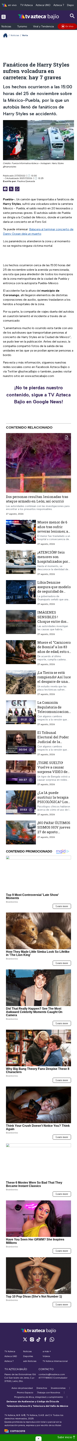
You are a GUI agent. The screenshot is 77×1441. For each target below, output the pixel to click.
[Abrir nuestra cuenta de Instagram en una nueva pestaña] (32, 1339)
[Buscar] (72, 16)
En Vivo (69, 26)
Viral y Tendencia (43, 26)
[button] (38, 1438)
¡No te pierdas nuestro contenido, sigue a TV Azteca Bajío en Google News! (38, 394)
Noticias (6, 26)
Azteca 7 (58, 5)
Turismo (22, 26)
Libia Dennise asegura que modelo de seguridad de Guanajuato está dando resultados (54, 591)
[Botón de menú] (3, 16)
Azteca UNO (43, 5)
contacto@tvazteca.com (51, 1374)
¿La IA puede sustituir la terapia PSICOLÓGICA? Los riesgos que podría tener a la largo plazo (52, 803)
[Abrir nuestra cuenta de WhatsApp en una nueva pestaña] (52, 1339)
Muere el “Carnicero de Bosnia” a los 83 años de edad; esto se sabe (54, 649)
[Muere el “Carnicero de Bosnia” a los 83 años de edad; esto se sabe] (21, 653)
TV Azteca (26, 5)
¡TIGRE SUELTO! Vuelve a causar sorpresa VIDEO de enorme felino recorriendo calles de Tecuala (52, 773)
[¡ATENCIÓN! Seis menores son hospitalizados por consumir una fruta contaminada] (21, 563)
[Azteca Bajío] (38, 16)
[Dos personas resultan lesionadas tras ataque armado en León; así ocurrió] (38, 463)
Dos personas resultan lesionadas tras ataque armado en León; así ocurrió (37, 498)
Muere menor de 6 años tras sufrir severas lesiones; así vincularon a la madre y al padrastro (54, 533)
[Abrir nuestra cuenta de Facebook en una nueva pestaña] (45, 1339)
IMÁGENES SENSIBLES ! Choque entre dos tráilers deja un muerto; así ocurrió (53, 621)
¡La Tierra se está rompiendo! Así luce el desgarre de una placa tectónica (54, 679)
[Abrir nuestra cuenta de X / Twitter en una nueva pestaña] (25, 1339)
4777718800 (45, 1377)
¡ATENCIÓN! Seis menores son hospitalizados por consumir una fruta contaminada (53, 561)
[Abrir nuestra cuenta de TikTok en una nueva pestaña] (38, 1339)
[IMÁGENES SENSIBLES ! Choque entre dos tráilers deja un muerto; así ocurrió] (21, 623)
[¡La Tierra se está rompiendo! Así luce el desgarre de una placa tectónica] (21, 683)
